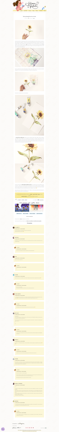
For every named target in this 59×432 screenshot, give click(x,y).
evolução (23, 199)
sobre (21, 10)
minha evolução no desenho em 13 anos (27, 184)
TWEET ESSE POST (19, 213)
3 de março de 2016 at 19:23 (18, 371)
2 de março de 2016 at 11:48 (17, 402)
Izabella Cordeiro (18, 383)
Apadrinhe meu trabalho (24, 196)
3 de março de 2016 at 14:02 (17, 295)
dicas (37, 10)
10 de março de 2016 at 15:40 (18, 305)
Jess (26, 44)
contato (40, 10)
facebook (39, 194)
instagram (31, 194)
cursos (30, 10)
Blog (33, 18)
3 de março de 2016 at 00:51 (17, 314)
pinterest (36, 194)
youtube (34, 194)
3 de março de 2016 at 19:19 (18, 412)
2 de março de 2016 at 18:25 (17, 360)
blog (33, 10)
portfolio (25, 10)
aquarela (19, 199)
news (45, 10)
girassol (26, 199)
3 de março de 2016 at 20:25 (17, 276)
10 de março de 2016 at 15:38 (18, 351)
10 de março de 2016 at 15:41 (18, 285)
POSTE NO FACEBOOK (32, 213)
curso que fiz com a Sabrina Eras (20, 137)
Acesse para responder (22, 276)
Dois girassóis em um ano (29, 16)
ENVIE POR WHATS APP (39, 213)
